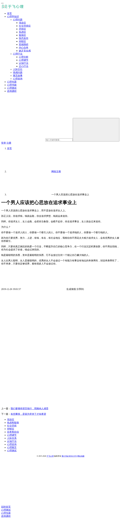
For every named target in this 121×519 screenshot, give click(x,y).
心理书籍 (12, 85)
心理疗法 (17, 54)
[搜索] (96, 129)
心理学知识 (13, 16)
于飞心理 (50, 456)
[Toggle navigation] (2, 3)
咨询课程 (12, 91)
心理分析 (23, 57)
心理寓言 (12, 447)
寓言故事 (17, 75)
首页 (9, 13)
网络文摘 (56, 171)
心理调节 (23, 60)
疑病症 (22, 35)
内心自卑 (23, 47)
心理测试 (12, 88)
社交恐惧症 (25, 26)
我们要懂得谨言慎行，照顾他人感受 (29, 408)
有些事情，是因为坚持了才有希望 (28, 414)
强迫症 (22, 22)
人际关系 (12, 438)
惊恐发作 (23, 38)
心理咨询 (17, 78)
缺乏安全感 (25, 50)
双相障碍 (23, 44)
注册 (8, 143)
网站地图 (80, 456)
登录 (3, 143)
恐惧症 (22, 29)
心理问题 (17, 19)
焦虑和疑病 (13, 422)
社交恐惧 (12, 425)
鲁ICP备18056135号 (69, 456)
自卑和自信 (13, 432)
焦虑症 (22, 32)
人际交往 (17, 69)
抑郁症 (22, 41)
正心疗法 (23, 66)
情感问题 (17, 72)
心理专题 (12, 82)
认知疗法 (23, 63)
